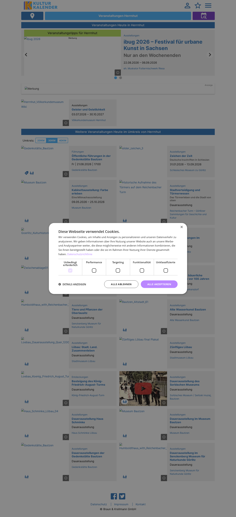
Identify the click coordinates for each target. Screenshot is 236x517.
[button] (72, 284)
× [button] (181, 227)
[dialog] (118, 258)
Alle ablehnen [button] (121, 284)
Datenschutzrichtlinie (79, 254)
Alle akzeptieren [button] (159, 284)
